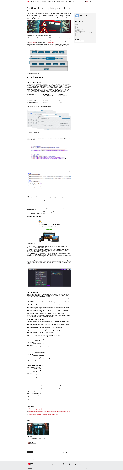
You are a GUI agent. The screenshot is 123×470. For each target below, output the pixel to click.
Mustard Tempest (51, 42)
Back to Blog (30, 451)
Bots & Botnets (71, 1)
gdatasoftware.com (40, 468)
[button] (63, 452)
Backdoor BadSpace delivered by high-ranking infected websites (36, 439)
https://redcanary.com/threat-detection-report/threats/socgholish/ (40, 409)
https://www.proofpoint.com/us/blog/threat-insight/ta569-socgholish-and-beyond (43, 414)
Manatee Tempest (32, 42)
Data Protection (30, 468)
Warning (49, 1)
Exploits (62, 1)
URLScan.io (60, 196)
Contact (34, 468)
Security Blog (37, 1)
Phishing (66, 1)
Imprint (37, 468)
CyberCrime (58, 1)
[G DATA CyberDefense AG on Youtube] (75, 464)
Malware (53, 1)
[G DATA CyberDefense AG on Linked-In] (52, 464)
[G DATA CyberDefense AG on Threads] (63, 464)
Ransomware (44, 1)
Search (95, 1)
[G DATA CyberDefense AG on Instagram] (69, 464)
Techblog (29, 21)
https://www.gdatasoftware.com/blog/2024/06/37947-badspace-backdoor (41, 408)
